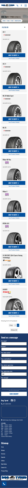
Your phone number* (6, 353)
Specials (3, 457)
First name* (4, 341)
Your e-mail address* (6, 359)
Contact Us (3, 467)
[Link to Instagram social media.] (14, 400)
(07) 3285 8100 (7, 404)
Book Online (4, 464)
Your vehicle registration (7, 365)
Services (3, 454)
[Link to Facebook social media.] (12, 400)
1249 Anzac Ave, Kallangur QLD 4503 (12, 420)
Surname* (3, 346)
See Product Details (14, 58)
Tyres (2, 447)
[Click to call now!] (17, 5)
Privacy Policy (23, 389)
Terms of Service (14, 390)
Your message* (4, 378)
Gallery (3, 461)
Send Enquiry (14, 394)
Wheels (3, 450)
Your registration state (6, 371)
